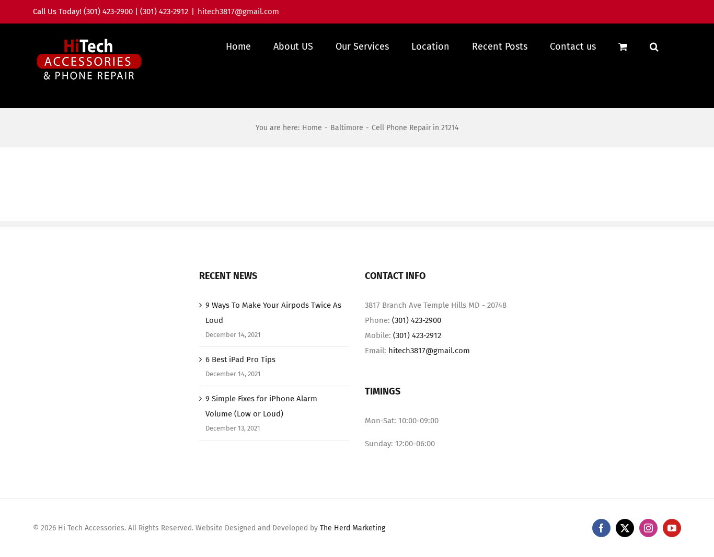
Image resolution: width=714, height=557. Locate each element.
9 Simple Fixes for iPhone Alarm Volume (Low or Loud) (261, 406)
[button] (654, 46)
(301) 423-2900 (416, 320)
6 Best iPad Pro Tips (240, 359)
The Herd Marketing (352, 528)
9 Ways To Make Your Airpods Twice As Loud (273, 312)
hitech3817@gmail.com (238, 11)
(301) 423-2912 (417, 335)
